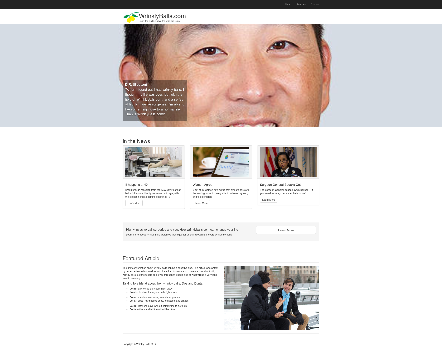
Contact (315, 4)
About (288, 4)
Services (301, 4)
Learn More (134, 203)
